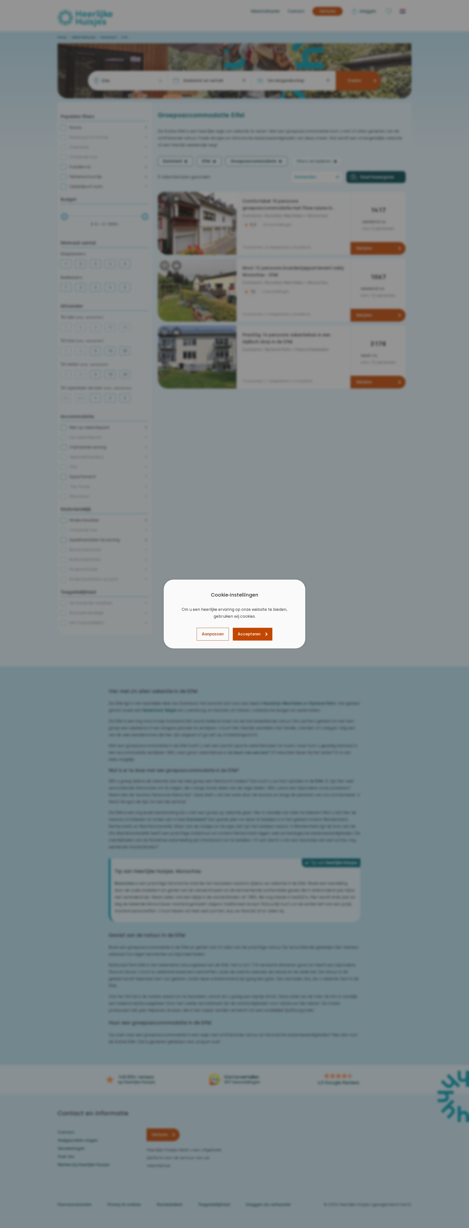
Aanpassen (213, 634)
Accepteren (249, 634)
